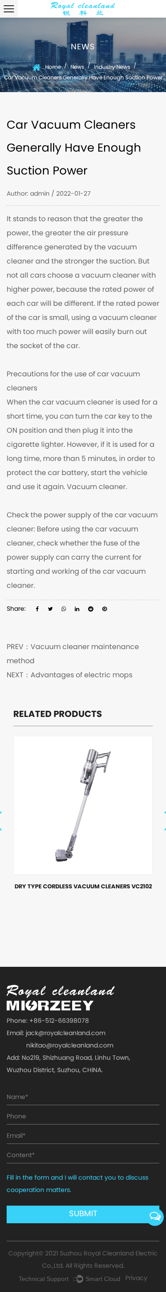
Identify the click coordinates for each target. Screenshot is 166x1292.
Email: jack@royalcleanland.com (56, 1033)
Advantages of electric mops (81, 675)
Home (53, 67)
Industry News (112, 67)
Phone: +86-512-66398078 (48, 1021)
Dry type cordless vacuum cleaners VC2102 (83, 887)
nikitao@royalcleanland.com (69, 1045)
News (77, 67)
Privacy (136, 1278)
